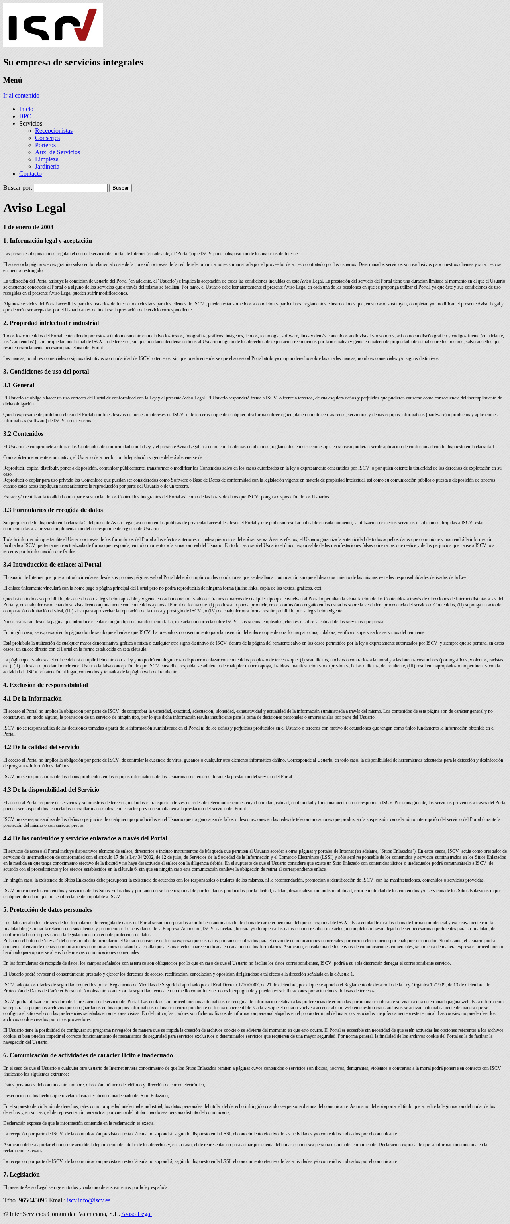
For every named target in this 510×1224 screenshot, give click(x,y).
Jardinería (47, 166)
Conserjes (47, 137)
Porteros (45, 145)
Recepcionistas (54, 130)
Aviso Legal (136, 1213)
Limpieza (47, 159)
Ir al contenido (21, 95)
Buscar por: (17, 187)
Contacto (30, 173)
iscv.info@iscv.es (88, 1200)
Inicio (26, 109)
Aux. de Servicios (57, 152)
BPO (25, 116)
